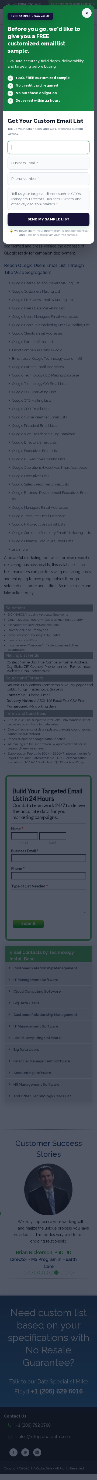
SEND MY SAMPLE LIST (48, 219)
